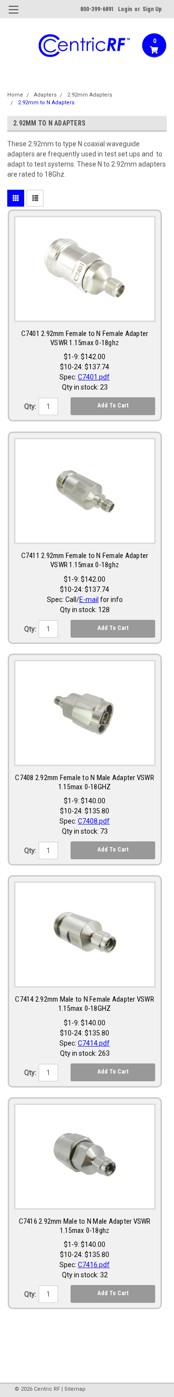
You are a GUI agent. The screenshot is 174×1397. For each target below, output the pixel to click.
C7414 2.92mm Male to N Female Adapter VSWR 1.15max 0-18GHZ (84, 1004)
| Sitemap (73, 1389)
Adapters (45, 95)
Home (15, 95)
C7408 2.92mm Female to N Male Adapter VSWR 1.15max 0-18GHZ (84, 782)
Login (125, 9)
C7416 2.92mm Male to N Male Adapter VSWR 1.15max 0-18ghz (85, 1226)
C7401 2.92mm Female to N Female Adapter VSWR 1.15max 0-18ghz (84, 338)
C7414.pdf (94, 1043)
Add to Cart (113, 405)
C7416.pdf (94, 1265)
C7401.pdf (94, 377)
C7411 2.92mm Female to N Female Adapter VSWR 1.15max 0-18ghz (84, 560)
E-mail (89, 599)
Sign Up (152, 9)
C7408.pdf (94, 821)
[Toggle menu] (13, 15)
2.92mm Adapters (89, 95)
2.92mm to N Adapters (46, 102)
